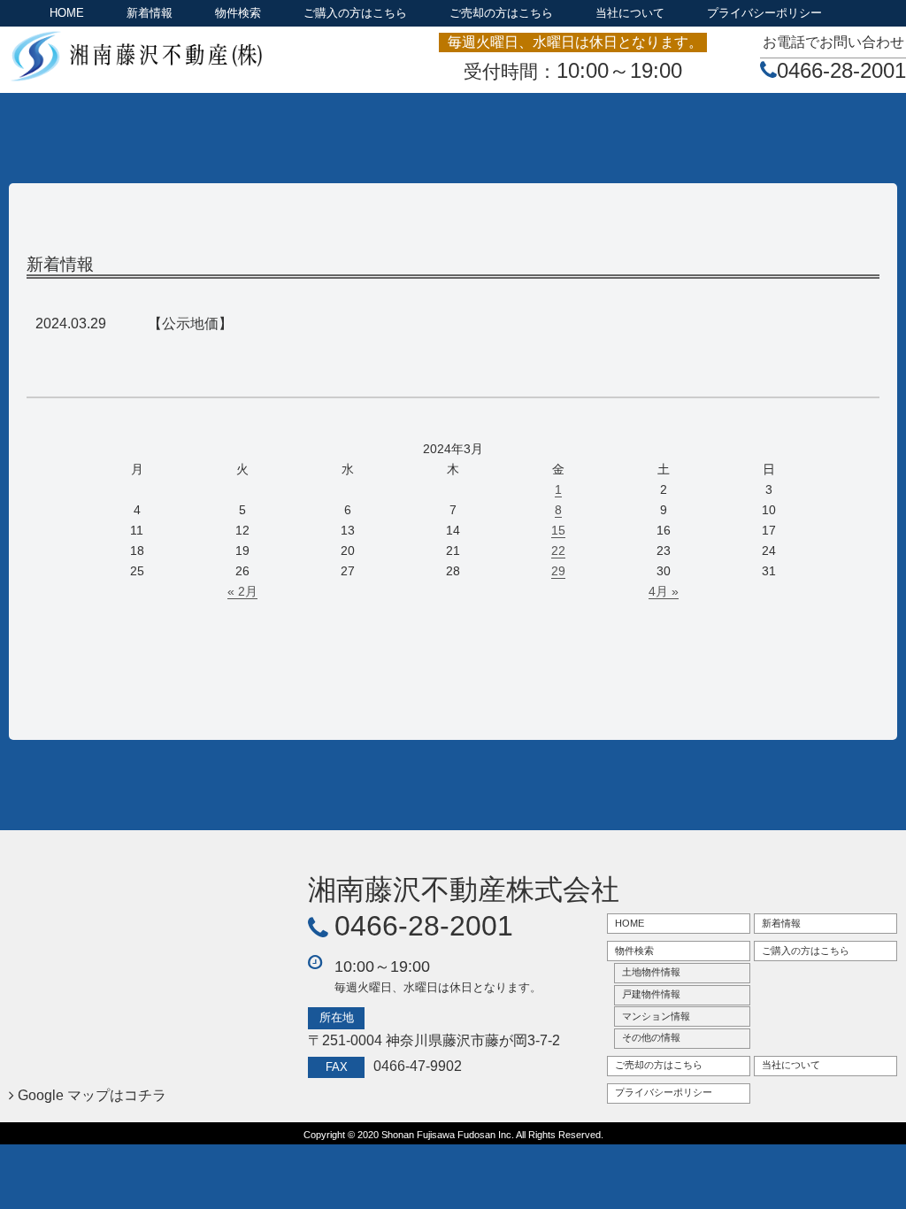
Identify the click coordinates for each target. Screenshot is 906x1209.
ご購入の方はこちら (355, 12)
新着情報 (150, 12)
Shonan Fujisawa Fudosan (438, 1134)
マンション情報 (656, 1016)
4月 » (664, 591)
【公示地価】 (190, 323)
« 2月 (242, 591)
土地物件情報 (651, 971)
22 (558, 550)
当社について (629, 12)
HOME (67, 12)
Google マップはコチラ (92, 1095)
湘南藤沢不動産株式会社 (463, 889)
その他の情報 (651, 1037)
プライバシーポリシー (764, 12)
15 (558, 530)
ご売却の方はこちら (501, 12)
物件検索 (238, 12)
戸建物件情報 (651, 994)
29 (558, 571)
